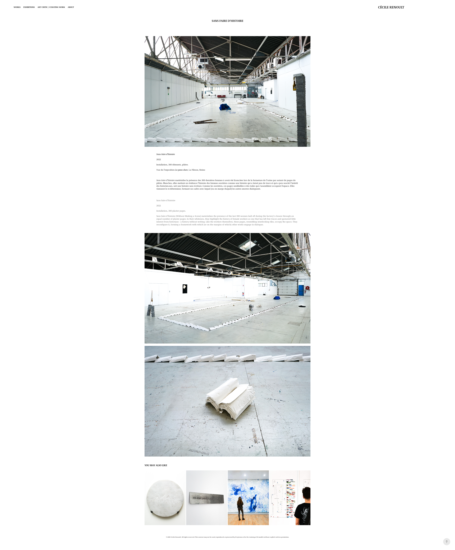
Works (17, 7)
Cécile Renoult (391, 7)
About (71, 7)
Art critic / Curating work (51, 7)
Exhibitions (29, 7)
